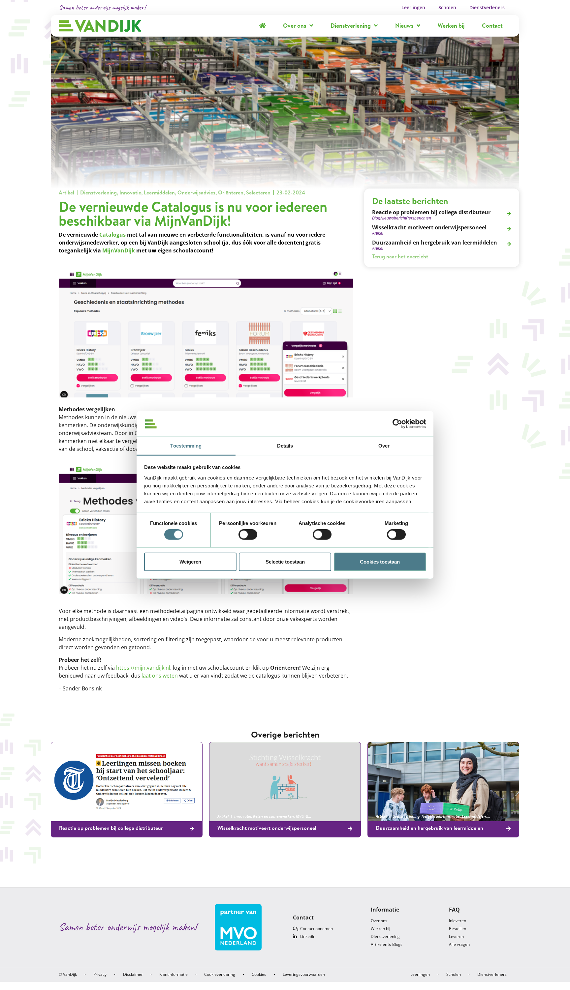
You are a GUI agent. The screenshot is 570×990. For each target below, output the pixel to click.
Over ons (294, 25)
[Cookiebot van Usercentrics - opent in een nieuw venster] (397, 424)
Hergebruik (431, 816)
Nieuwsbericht (81, 816)
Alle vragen (459, 944)
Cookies (259, 974)
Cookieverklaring (219, 974)
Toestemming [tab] (186, 446)
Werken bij (451, 25)
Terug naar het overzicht (400, 256)
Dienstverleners (487, 7)
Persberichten (108, 816)
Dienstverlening (351, 25)
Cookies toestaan (380, 561)
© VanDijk (68, 974)
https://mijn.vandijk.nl (143, 667)
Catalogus (112, 234)
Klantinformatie (173, 974)
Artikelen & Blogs (386, 944)
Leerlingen (413, 7)
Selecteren (258, 192)
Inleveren (457, 920)
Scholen (447, 7)
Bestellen (457, 928)
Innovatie (130, 192)
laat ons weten (160, 675)
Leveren (456, 936)
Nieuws (404, 25)
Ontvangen (162, 816)
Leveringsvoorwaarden (304, 974)
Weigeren (190, 561)
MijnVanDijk (118, 250)
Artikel (66, 192)
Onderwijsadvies (196, 192)
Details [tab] (285, 446)
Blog (63, 816)
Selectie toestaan (285, 561)
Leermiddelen (159, 192)
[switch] (247, 534)
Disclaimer (133, 974)
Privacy (100, 974)
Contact (492, 25)
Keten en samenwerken (273, 816)
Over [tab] (384, 446)
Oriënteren (230, 192)
